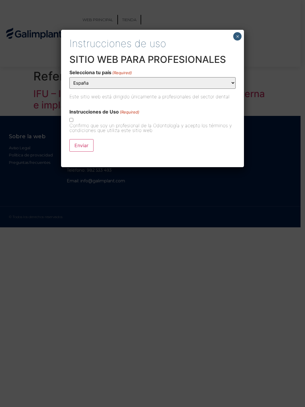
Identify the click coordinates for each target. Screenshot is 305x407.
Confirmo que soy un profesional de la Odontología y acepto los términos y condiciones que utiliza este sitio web (150, 128)
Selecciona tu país (100, 72)
